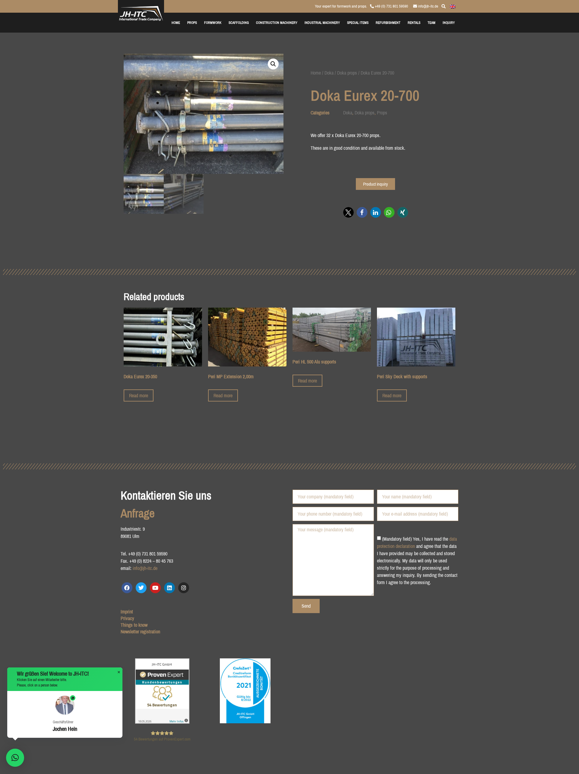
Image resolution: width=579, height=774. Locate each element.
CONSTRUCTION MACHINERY (276, 22)
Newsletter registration (140, 631)
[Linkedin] (169, 587)
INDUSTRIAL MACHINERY (322, 22)
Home (316, 72)
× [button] (118, 672)
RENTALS (414, 22)
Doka (329, 72)
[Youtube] (155, 587)
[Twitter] (141, 587)
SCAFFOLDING (239, 22)
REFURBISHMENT (388, 22)
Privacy (127, 618)
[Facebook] (127, 587)
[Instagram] (183, 587)
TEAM (431, 22)
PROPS (192, 22)
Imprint (127, 611)
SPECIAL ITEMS (358, 22)
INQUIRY (449, 22)
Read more (138, 395)
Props (382, 112)
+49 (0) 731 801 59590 (391, 6)
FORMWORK (212, 22)
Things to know (134, 625)
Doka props (347, 72)
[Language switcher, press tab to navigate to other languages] (452, 6)
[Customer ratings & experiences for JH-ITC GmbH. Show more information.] (162, 721)
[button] (273, 64)
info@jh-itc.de (427, 6)
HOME (176, 22)
